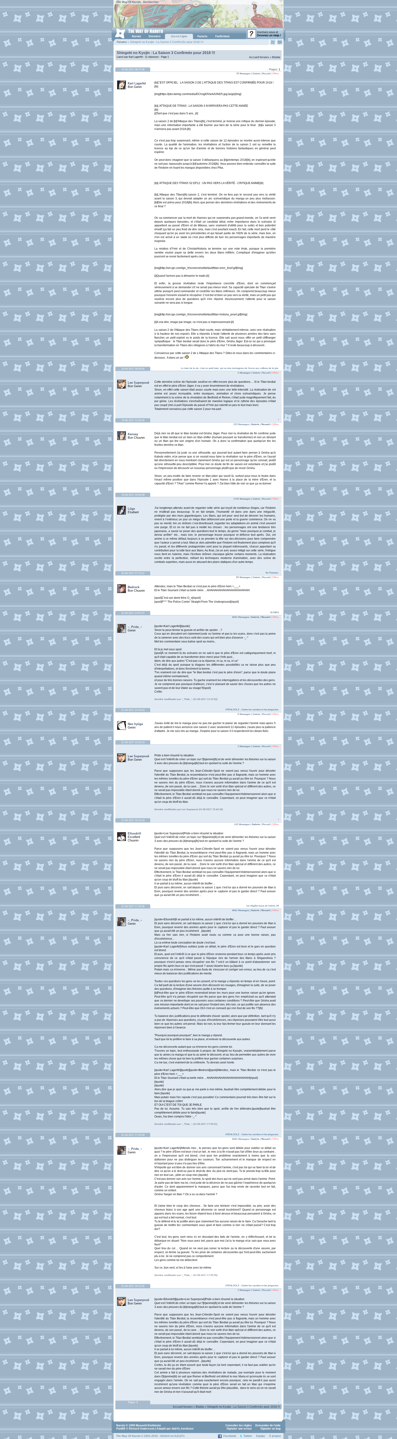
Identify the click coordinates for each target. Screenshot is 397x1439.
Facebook (229, 1436)
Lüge (131, 508)
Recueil (265, 424)
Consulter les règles (238, 1425)
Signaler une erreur (239, 1428)
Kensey (133, 434)
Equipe (260, 1436)
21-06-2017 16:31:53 (133, 820)
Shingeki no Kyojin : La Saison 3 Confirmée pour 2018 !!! (166, 53)
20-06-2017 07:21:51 (133, 573)
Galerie (255, 424)
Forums (122, 42)
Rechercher (151, 2)
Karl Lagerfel (137, 83)
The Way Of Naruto (128, 2)
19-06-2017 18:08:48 (133, 494)
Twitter (248, 1436)
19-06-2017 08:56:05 (133, 368)
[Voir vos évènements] (273, 42)
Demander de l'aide (268, 1425)
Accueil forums (259, 57)
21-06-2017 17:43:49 (133, 1135)
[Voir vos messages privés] (280, 42)
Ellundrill (134, 833)
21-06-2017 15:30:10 (133, 742)
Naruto (120, 1425)
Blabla (276, 57)
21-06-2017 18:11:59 (132, 1286)
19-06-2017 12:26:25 (133, 420)
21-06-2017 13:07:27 (133, 613)
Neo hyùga (135, 724)
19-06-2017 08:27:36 (133, 69)
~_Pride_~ (135, 627)
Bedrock (133, 587)
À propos (275, 1436)
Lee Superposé (138, 382)
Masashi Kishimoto (148, 1425)
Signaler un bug (270, 1428)
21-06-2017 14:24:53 (133, 710)
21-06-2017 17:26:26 (133, 906)
